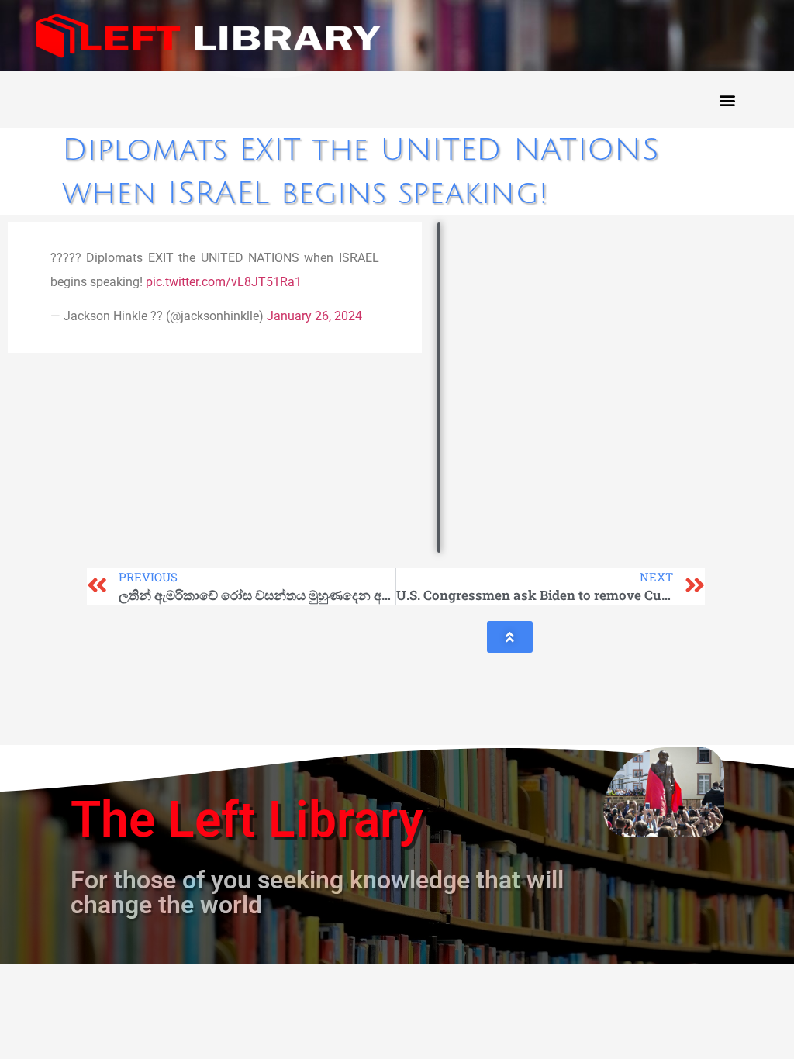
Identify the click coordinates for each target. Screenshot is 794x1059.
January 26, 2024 (314, 316)
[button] (727, 99)
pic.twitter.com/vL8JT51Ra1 (224, 281)
